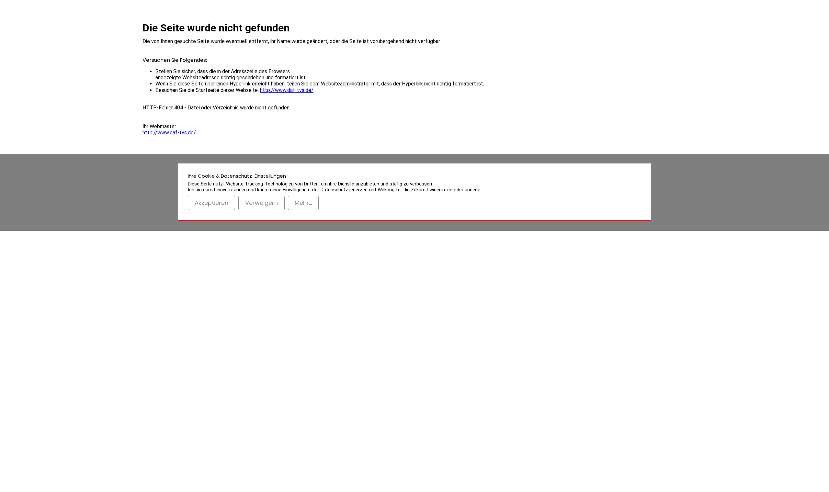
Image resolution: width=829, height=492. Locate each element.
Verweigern (261, 203)
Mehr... (303, 203)
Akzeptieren (211, 203)
